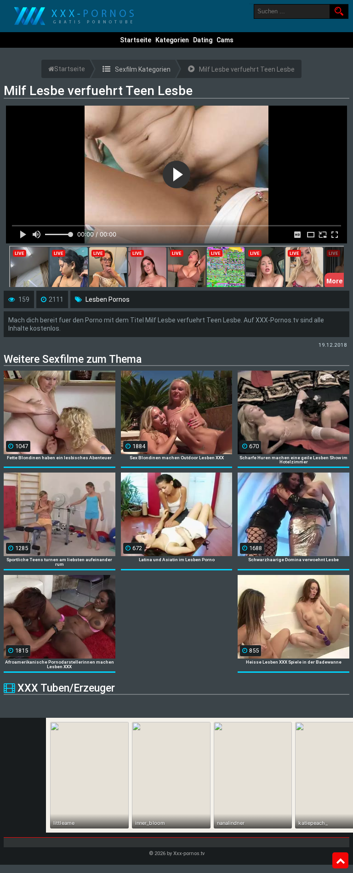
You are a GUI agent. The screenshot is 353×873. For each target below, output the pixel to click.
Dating (202, 40)
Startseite (135, 40)
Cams (224, 40)
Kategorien (172, 40)
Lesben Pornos (107, 299)
